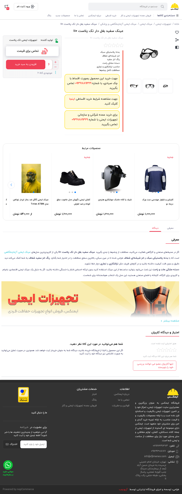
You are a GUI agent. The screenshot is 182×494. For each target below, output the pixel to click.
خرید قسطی (110, 15)
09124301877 (158, 451)
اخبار (94, 394)
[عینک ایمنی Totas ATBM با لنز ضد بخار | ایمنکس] (31, 178)
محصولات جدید (62, 15)
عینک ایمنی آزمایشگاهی (17, 252)
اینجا (72, 99)
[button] (158, 192)
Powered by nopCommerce (18, 489)
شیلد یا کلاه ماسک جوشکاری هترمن (115, 199)
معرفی (170, 228)
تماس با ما (79, 15)
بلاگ (49, 15)
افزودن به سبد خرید (25, 64)
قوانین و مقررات (120, 405)
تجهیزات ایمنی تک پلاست (23, 40)
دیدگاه (155, 228)
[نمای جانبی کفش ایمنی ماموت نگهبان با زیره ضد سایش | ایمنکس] (72, 178)
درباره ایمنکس (94, 15)
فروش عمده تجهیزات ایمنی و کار (136, 15)
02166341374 (160, 446)
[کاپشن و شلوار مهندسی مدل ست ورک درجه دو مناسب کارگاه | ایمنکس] (155, 178)
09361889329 (82, 83)
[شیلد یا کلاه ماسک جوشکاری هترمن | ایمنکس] (114, 178)
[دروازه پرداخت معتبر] (23, 394)
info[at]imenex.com (155, 456)
